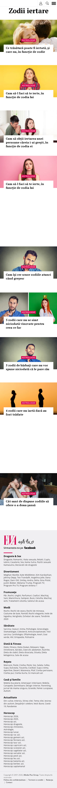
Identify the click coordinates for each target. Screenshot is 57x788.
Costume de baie (12, 613)
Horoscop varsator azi (14, 753)
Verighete (17, 616)
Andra (30, 580)
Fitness (13, 647)
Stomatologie (10, 631)
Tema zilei (39, 700)
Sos (34, 665)
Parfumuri (27, 595)
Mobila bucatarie (12, 683)
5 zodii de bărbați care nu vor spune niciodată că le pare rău (27, 367)
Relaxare (34, 647)
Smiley (23, 580)
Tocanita (23, 667)
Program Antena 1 (28, 585)
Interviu (18, 700)
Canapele (8, 685)
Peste (29, 665)
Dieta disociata (26, 652)
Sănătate (9, 625)
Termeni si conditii (35, 780)
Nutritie (46, 649)
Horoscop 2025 (11, 719)
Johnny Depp (10, 577)
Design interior (33, 685)
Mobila (45, 683)
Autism (7, 690)
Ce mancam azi (35, 673)
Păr (5, 595)
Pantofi (24, 613)
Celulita (39, 598)
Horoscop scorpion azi (14, 747)
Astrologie (28, 40)
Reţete (7, 661)
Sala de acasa (21, 655)
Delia (36, 580)
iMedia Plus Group (31, 775)
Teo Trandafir (23, 577)
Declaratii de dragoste (26, 565)
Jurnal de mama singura (15, 688)
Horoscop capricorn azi (15, 745)
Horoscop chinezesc (13, 726)
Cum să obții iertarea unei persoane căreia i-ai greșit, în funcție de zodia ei (27, 142)
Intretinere (9, 649)
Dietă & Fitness (12, 643)
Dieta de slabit (11, 652)
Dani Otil (14, 580)
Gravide (32, 688)
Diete (6, 647)
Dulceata (14, 667)
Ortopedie (19, 637)
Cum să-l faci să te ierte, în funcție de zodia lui (25, 95)
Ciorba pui (9, 673)
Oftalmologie (30, 634)
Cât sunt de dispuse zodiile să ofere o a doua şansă (27, 503)
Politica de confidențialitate (15, 780)
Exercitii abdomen (32, 649)
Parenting (46, 685)
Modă (7, 607)
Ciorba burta (21, 673)
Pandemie (12, 706)
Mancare (8, 665)
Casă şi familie (12, 679)
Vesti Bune (39, 703)
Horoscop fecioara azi (14, 740)
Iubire (7, 562)
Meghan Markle (11, 574)
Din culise (8, 700)
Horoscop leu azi (12, 758)
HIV (11, 637)
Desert (16, 670)
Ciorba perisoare (44, 670)
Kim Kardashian (43, 574)
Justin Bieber (10, 582)
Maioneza (25, 670)
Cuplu (47, 559)
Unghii (18, 595)
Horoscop (9, 713)
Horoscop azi (10, 721)
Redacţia (49, 780)
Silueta (37, 652)
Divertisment (11, 571)
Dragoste (8, 559)
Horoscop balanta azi (14, 761)
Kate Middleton (27, 574)
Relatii (40, 559)
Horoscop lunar (11, 732)
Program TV (38, 582)
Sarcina (7, 629)
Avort (39, 634)
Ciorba (22, 665)
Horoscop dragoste (13, 724)
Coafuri (36, 595)
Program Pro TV (11, 585)
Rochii (11, 595)
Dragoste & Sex (12, 556)
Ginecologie (42, 629)
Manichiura (14, 598)
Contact (9, 782)
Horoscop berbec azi (14, 763)
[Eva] (9, 3)
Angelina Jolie (37, 577)
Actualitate (10, 697)
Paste (15, 665)
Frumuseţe (10, 592)
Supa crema (42, 667)
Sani (6, 598)
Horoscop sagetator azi (15, 750)
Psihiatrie (29, 637)
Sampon (25, 598)
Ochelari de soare (31, 616)
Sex (22, 562)
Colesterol (22, 631)
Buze (32, 598)
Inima (22, 629)
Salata (40, 665)
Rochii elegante (36, 613)
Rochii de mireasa (35, 610)
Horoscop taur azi (12, 742)
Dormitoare (19, 685)
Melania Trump (24, 582)
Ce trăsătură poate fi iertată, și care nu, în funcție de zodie (28, 50)
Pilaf (33, 670)
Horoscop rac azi (12, 734)
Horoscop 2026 (11, 716)
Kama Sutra (30, 562)
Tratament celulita (18, 600)
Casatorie (15, 562)
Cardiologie (17, 634)
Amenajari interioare (31, 683)
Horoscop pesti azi (13, 755)
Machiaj (45, 595)
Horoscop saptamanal (14, 766)
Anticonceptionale (37, 631)
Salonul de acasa (35, 600)
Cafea (46, 665)
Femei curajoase (45, 688)
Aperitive (8, 670)
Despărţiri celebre (24, 703)
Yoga (42, 647)
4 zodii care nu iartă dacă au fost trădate (26, 412)
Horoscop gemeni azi (14, 737)
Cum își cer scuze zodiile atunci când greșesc (28, 276)
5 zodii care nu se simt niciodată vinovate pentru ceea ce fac (25, 324)
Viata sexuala (29, 559)
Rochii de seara (18, 610)
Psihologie (31, 629)
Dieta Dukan (23, 647)
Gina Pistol (45, 580)
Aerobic (19, 649)
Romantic (18, 559)
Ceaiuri (15, 629)
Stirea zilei (28, 700)
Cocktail (32, 667)
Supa (6, 667)
